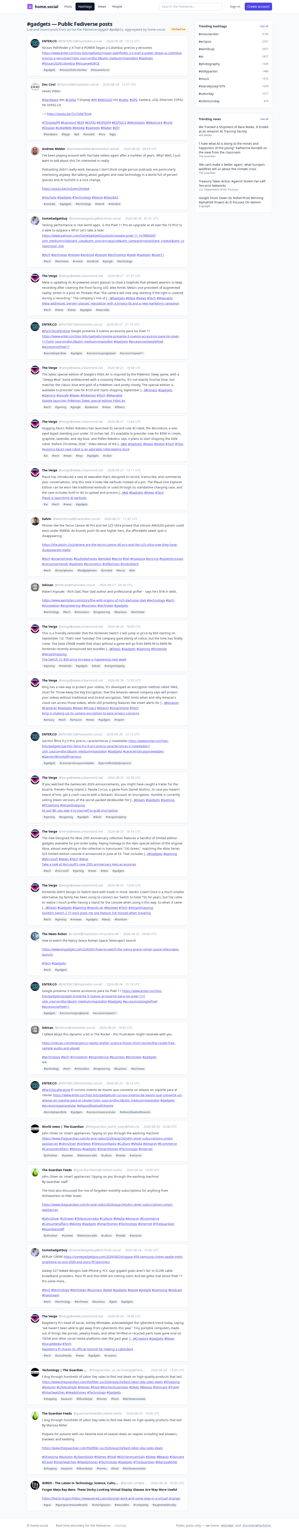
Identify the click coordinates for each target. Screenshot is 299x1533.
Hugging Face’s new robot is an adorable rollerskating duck (85, 449)
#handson (121, 919)
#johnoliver (51, 1155)
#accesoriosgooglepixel (101, 353)
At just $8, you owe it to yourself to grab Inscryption (80, 810)
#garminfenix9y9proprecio (114, 763)
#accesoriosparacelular (101, 1112)
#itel (132, 570)
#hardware (50, 134)
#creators (110, 1355)
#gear (47, 1505)
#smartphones (64, 570)
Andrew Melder (53, 149)
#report (119, 720)
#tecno (120, 570)
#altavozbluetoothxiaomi (135, 1112)
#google (108, 261)
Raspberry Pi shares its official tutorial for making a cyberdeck (87, 1349)
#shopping (50, 1399)
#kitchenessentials (134, 1399)
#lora (102, 134)
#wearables (122, 1505)
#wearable (102, 310)
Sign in (235, 6)
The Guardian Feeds (57, 1170)
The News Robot (54, 934)
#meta (59, 310)
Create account (258, 6)
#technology (83, 204)
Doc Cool (48, 84)
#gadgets (49, 70)
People (117, 6)
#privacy (49, 720)
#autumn (66, 1399)
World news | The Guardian (63, 1126)
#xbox (104, 871)
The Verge (49, 276)
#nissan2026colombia (73, 70)
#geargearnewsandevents (72, 1505)
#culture (106, 1155)
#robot (107, 456)
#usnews (67, 1155)
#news (72, 310)
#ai (46, 456)
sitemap (120, 1525)
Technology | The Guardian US (65, 1370)
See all (264, 26)
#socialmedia (63, 1355)
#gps (113, 134)
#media (120, 1155)
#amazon (76, 720)
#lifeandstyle (84, 1399)
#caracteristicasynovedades (77, 763)
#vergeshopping (115, 666)
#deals (96, 666)
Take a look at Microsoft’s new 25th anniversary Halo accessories (89, 864)
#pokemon (91, 407)
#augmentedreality (164, 1505)
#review (78, 261)
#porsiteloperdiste (55, 353)
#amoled (88, 134)
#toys (79, 456)
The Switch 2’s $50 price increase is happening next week (84, 659)
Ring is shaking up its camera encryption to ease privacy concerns (90, 713)
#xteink (99, 204)
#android (92, 261)
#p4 (76, 134)
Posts (68, 6)
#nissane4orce (100, 70)
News (102, 6)
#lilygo (66, 134)
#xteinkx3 (114, 204)
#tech (47, 261)
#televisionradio (87, 1155)
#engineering (101, 612)
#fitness (120, 407)
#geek (113, 1302)
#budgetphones (87, 570)
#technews (62, 261)
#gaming (60, 407)
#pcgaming (66, 817)
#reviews (76, 919)
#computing (141, 1505)
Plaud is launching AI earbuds (64, 498)
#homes (102, 1399)
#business (120, 612)
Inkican (47, 585)
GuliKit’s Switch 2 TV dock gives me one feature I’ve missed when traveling (96, 913)
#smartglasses (101, 1505)
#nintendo (65, 666)
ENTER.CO (49, 41)
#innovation (82, 612)
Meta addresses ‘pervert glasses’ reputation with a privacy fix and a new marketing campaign (110, 303)
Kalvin (46, 519)
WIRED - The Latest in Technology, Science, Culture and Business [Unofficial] (80, 1483)
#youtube (49, 204)
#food (114, 1399)
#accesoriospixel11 (132, 353)
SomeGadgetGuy (54, 218)
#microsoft (62, 871)
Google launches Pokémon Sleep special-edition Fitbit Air (84, 400)
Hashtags (85, 6)
